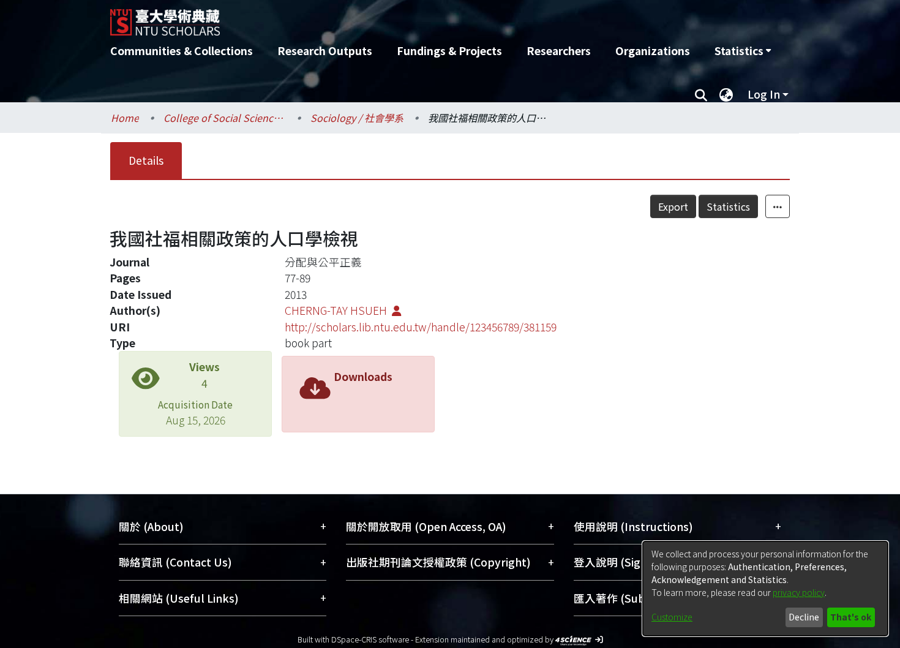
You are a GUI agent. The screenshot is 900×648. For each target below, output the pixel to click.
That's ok (850, 617)
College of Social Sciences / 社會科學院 (224, 117)
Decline (804, 617)
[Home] (384, 18)
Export (673, 206)
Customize (671, 617)
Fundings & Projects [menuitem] (449, 50)
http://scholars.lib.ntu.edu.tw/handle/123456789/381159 (421, 326)
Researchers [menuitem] (559, 50)
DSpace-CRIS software (370, 639)
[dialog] (765, 588)
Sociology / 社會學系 (356, 117)
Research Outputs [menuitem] (324, 50)
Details (146, 160)
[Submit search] (700, 94)
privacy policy (799, 592)
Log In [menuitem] (764, 94)
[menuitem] (742, 51)
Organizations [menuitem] (652, 50)
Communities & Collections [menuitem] (181, 50)
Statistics (728, 206)
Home (125, 117)
